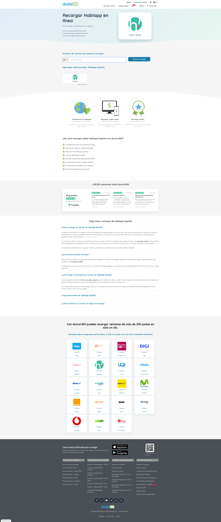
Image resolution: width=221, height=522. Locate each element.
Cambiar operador (82, 84)
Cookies (117, 516)
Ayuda (128, 2)
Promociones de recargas (71, 464)
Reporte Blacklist (117, 468)
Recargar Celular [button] (109, 6)
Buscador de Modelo (118, 464)
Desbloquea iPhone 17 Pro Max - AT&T (121, 475)
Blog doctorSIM (141, 487)
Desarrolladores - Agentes (146, 484)
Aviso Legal (110, 516)
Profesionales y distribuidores (145, 481)
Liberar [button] (142, 6)
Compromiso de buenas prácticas (146, 471)
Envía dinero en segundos (81, 119)
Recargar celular (137, 119)
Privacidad (101, 516)
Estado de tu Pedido (140, 2)
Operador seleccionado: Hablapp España (84, 67)
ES (156, 2)
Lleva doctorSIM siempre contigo (80, 447)
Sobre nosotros (141, 491)
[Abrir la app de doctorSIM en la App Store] (120, 446)
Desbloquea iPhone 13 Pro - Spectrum (122, 491)
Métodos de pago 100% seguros (146, 478)
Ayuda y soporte (141, 468)
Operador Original (117, 471)
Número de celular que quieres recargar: (83, 53)
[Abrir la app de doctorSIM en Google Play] (120, 452)
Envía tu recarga (139, 59)
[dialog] (6, 521)
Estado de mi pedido (142, 464)
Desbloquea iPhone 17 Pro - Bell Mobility (122, 486)
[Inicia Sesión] (151, 2)
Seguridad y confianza (143, 474)
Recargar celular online (110, 119)
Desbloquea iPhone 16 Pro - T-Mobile (122, 480)
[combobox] (66, 59)
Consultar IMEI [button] (151, 6)
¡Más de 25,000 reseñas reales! (145, 494)
